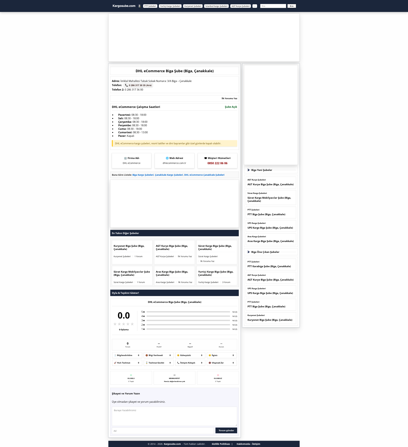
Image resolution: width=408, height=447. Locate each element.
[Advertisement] (204, 37)
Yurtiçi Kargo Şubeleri (170, 6)
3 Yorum (226, 282)
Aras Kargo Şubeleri (165, 282)
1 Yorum (138, 256)
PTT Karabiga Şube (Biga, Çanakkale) (269, 266)
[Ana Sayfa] (124, 6)
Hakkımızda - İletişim (248, 443)
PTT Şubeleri (150, 6)
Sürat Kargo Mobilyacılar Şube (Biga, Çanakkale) (132, 273)
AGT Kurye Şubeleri (241, 6)
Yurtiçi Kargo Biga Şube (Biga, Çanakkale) (215, 273)
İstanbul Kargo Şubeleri (216, 6)
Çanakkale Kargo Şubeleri (169, 174)
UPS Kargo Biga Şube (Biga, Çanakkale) (270, 227)
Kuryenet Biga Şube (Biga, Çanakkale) (129, 247)
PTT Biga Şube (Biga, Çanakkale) (266, 214)
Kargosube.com (172, 443)
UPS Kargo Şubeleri (257, 223)
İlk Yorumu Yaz (229, 98)
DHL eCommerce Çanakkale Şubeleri (204, 174)
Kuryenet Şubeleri (192, 6)
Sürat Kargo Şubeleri (208, 256)
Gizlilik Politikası (221, 443)
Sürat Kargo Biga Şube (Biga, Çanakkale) (215, 247)
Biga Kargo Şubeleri (143, 174)
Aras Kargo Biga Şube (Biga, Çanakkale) (172, 273)
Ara (292, 6)
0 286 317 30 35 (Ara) (138, 85)
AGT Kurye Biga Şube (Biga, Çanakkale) (172, 247)
